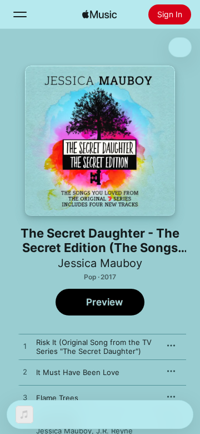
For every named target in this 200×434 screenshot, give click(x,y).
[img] (99, 14)
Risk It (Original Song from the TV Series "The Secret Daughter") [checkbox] (94, 347)
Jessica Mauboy (100, 263)
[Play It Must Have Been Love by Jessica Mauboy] (25, 372)
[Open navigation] (20, 14)
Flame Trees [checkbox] (57, 397)
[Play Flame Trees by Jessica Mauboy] (25, 398)
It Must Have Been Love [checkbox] (77, 372)
